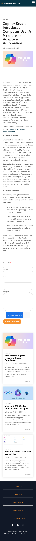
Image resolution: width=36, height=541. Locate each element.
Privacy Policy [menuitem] (12, 531)
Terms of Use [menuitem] (22, 531)
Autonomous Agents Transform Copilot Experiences (15, 358)
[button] (33, 2)
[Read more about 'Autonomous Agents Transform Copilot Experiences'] (18, 341)
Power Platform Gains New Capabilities (18, 453)
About (17, 487)
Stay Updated (17, 519)
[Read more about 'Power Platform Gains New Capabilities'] (18, 440)
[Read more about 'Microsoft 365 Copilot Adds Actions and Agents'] (18, 393)
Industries (17, 503)
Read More (28, 381)
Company (17, 511)
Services (17, 495)
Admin (5, 48)
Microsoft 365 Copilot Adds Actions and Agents (17, 407)
